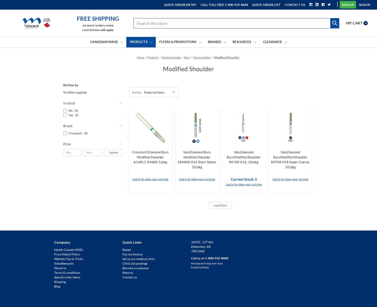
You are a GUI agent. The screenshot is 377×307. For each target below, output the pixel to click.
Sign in (364, 5)
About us (60, 268)
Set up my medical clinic (138, 259)
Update (113, 152)
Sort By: (137, 92)
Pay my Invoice (132, 254)
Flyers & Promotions (178, 42)
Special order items (67, 277)
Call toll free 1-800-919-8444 (224, 5)
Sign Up (348, 5)
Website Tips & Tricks (68, 259)
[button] (92, 103)
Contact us (129, 277)
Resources (242, 42)
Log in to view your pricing (150, 179)
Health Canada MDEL (68, 249)
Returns (127, 272)
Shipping (60, 282)
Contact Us (295, 5)
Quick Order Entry (180, 5)
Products (139, 42)
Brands (215, 42)
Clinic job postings (134, 263)
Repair (126, 249)
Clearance (273, 42)
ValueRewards (64, 263)
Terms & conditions (67, 272)
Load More (220, 205)
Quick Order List (266, 5)
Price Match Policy (67, 254)
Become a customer (135, 268)
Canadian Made (104, 42)
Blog (57, 286)
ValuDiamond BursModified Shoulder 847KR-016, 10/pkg (244, 157)
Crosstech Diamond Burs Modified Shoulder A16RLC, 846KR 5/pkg (150, 157)
